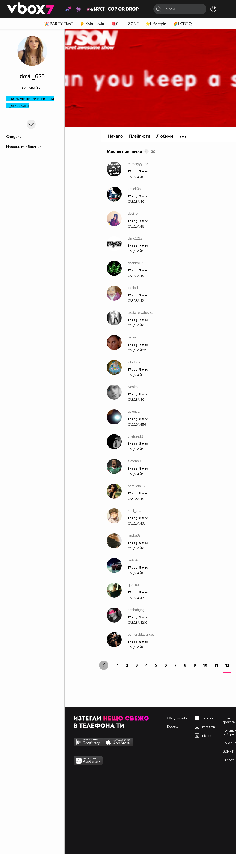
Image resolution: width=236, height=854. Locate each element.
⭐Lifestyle (155, 23)
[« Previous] (103, 665)
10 (205, 665)
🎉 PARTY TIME (58, 23)
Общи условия (178, 718)
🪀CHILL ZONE (125, 23)
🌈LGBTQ (182, 23)
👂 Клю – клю (92, 23)
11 (216, 665)
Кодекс (172, 726)
